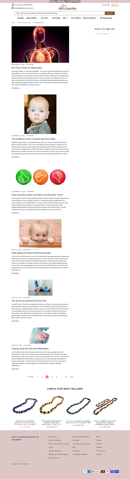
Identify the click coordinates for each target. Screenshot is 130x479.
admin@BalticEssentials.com (24, 8)
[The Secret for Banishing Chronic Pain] (40, 288)
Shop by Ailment (89, 18)
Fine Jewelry (76, 18)
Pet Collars (56, 18)
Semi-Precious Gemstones (81, 437)
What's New (52, 437)
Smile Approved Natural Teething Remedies (31, 253)
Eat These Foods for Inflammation (27, 68)
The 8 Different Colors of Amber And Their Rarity (33, 139)
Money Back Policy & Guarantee (59, 444)
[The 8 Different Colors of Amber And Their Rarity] (40, 114)
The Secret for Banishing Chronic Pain (29, 301)
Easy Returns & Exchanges (81, 444)
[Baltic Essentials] (67, 7)
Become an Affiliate (55, 440)
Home (13, 22)
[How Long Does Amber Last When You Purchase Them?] (40, 176)
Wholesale (76, 440)
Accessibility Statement (80, 454)
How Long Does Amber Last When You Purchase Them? (37, 195)
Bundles (21, 18)
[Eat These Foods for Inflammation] (40, 44)
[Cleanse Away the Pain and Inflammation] (40, 335)
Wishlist (98, 454)
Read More (15, 88)
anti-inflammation (38, 22)
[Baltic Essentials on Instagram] (118, 464)
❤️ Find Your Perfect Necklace (58, 454)
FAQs (98, 437)
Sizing (51, 447)
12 (66, 377)
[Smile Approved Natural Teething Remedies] (40, 233)
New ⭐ (66, 18)
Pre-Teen (44, 18)
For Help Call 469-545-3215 (23, 5)
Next (71, 377)
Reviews (99, 440)
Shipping (99, 447)
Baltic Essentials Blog (24, 22)
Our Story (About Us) (55, 451)
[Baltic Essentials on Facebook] (113, 464)
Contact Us (76, 451)
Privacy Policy (100, 451)
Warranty (99, 444)
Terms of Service (54, 458)
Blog (74, 447)
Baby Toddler (31, 18)
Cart (115, 5)
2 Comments (36, 249)
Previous (31, 376)
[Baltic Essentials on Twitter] (111, 464)
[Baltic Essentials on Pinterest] (115, 464)
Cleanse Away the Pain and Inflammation (30, 348)
